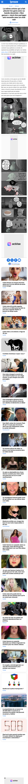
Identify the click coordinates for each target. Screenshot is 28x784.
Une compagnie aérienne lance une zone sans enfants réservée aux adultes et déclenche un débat (14, 401)
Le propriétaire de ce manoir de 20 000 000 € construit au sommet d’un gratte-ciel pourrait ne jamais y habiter (13, 711)
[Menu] (2, 2)
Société (4, 313)
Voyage (4, 380)
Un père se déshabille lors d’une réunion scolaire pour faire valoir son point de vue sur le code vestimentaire (13, 474)
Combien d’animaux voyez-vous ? (14, 354)
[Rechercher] (26, 2)
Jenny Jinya (4, 52)
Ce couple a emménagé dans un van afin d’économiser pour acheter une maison (13, 666)
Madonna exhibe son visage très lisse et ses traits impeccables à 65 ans (13, 522)
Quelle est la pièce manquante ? (13, 688)
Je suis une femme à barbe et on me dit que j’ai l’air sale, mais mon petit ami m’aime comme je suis (13, 571)
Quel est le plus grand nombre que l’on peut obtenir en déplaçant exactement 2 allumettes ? (14, 736)
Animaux (17, 6)
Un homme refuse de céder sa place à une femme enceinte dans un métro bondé (14, 450)
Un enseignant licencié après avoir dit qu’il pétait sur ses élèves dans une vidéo (14, 499)
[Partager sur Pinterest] (15, 260)
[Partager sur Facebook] (8, 260)
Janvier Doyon (15, 22)
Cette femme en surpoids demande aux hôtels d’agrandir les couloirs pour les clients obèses (14, 643)
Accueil (10, 6)
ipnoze (14, 2)
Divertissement (6, 429)
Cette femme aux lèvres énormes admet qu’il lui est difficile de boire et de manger (14, 284)
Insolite (4, 287)
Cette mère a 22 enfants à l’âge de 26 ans (14, 332)
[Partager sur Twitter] (12, 260)
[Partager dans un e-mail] (19, 260)
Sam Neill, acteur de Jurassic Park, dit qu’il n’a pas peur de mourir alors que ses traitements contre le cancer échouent (14, 425)
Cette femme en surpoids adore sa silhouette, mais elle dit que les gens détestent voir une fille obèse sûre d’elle (14, 547)
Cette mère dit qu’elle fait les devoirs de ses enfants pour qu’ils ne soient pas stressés (14, 595)
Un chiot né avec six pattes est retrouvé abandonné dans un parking (13, 619)
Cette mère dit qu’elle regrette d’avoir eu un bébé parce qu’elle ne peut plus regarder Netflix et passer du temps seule (14, 309)
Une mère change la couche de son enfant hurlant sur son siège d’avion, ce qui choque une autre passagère (13, 376)
